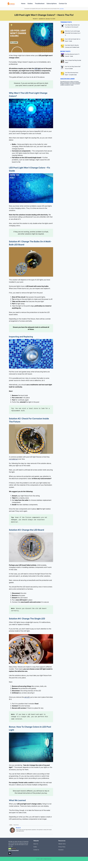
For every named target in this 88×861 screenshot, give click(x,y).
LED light (37, 68)
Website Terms (62, 843)
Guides (30, 3)
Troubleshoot (39, 3)
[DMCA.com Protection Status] (19, 848)
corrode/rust (13, 459)
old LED (27, 697)
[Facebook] (9, 853)
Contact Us (63, 3)
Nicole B (35, 18)
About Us (35, 843)
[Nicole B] (12, 830)
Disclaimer (61, 849)
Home (23, 3)
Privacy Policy (61, 846)
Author (11, 824)
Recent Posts (16, 824)
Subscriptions (52, 3)
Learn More (62, 8)
